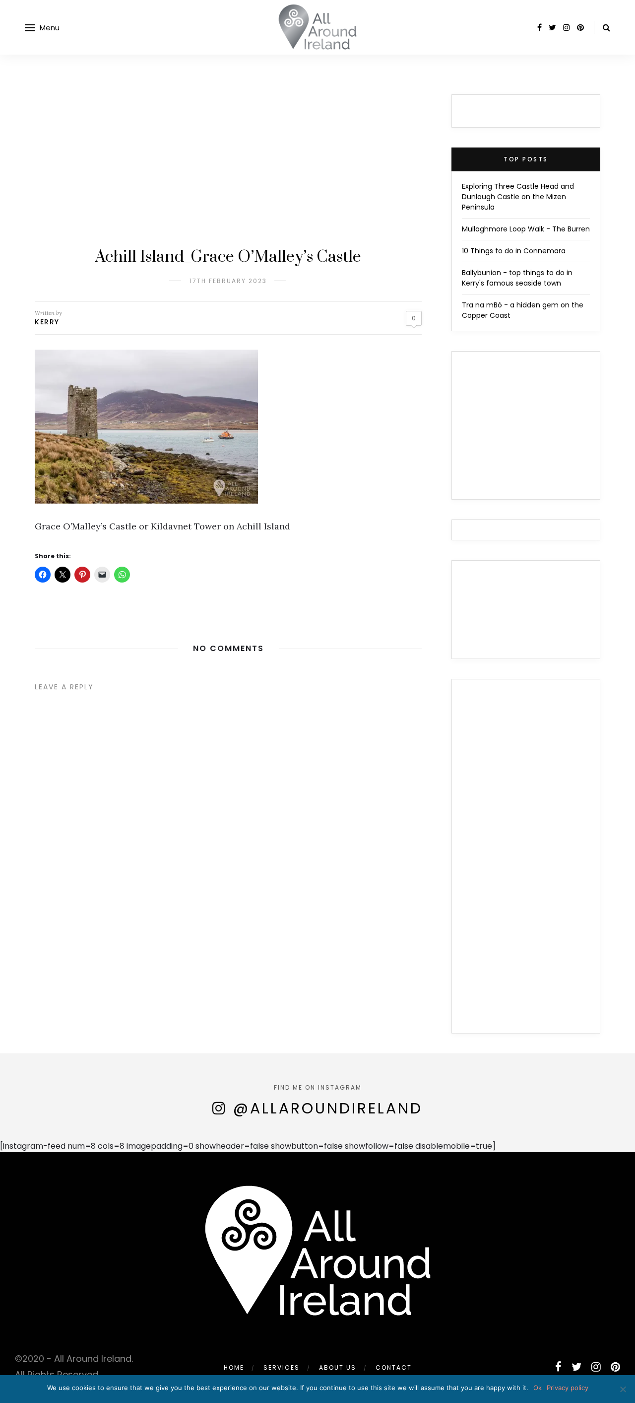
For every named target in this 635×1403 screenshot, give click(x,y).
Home (234, 1367)
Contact (394, 1367)
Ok (537, 1388)
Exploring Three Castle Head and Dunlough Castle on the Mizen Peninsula (518, 196)
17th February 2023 (228, 281)
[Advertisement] (228, 168)
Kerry (47, 322)
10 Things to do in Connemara (514, 251)
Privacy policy (567, 1388)
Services (281, 1367)
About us (337, 1367)
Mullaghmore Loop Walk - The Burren (526, 229)
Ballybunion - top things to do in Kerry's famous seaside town (517, 278)
